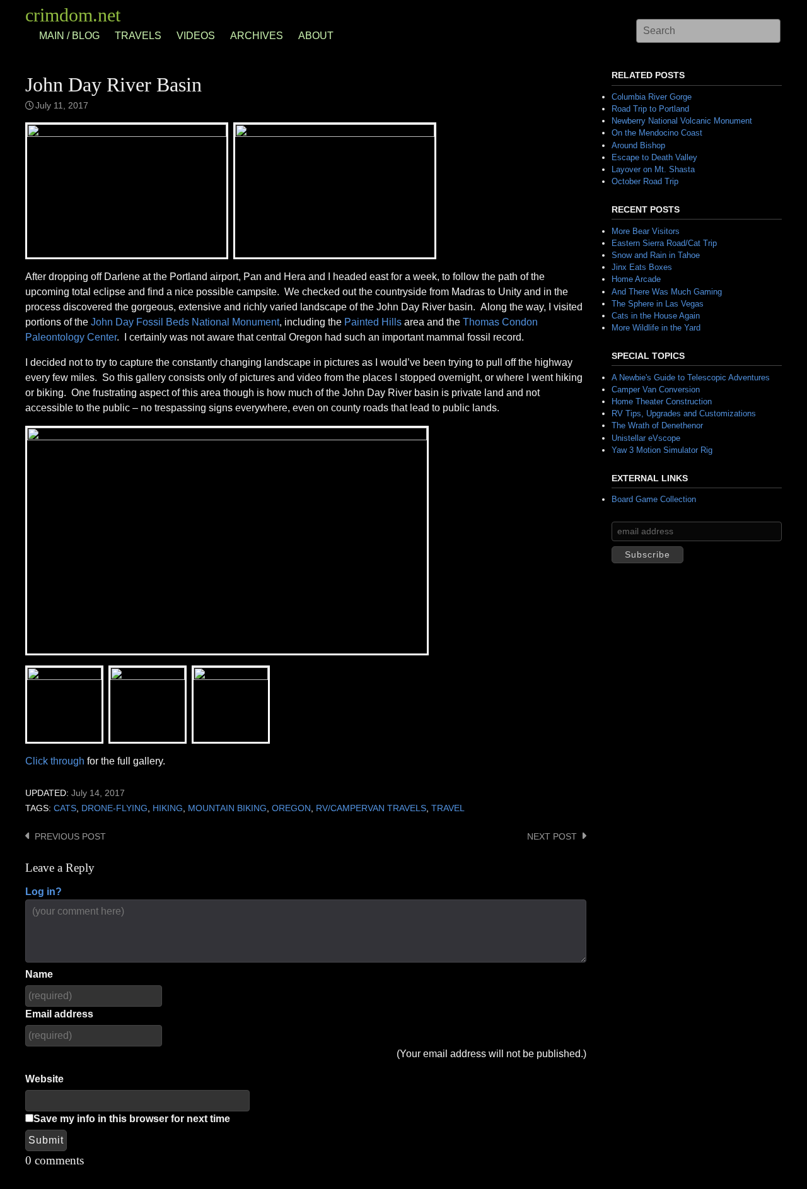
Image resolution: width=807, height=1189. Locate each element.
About (316, 35)
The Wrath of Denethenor (657, 425)
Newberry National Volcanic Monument (682, 121)
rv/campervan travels (371, 808)
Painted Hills (373, 322)
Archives (256, 35)
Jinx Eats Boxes (642, 267)
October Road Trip (645, 181)
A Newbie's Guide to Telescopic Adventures (691, 377)
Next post (552, 836)
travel (448, 808)
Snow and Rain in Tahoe (656, 255)
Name (39, 974)
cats (65, 808)
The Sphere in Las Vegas (658, 303)
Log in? (43, 891)
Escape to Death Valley (654, 157)
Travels (138, 35)
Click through (54, 761)
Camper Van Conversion (656, 389)
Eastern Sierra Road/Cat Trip (664, 243)
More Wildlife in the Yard (656, 327)
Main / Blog (69, 35)
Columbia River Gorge (652, 97)
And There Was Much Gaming (667, 291)
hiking (168, 808)
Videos (196, 35)
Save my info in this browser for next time (131, 1118)
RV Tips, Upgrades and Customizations (684, 413)
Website (44, 1079)
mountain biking (227, 808)
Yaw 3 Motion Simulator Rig (662, 450)
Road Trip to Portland (650, 109)
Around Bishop (638, 145)
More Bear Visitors (646, 231)
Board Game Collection (654, 499)
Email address (59, 1014)
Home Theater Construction (662, 401)
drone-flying (114, 808)
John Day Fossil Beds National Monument (185, 322)
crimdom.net (72, 14)
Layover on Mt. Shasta (653, 169)
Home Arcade (636, 279)
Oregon (291, 808)
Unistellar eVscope (646, 438)
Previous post (70, 836)
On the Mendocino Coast (657, 133)
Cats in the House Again (656, 315)
